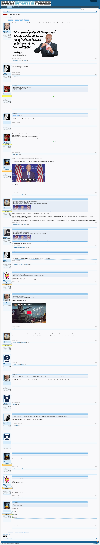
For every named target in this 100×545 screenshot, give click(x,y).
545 (18, 532)
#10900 (96, 525)
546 (20, 532)
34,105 (9, 77)
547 (21, 532)
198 (10, 390)
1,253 (10, 129)
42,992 (9, 35)
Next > (27, 532)
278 (10, 177)
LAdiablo (5, 73)
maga (7, 17)
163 (10, 289)
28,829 (9, 99)
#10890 (96, 281)
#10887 (96, 222)
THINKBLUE (5, 31)
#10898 (96, 466)
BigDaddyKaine (6, 422)
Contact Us (88, 541)
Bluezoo (20, 60)
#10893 (96, 362)
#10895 (96, 402)
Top (95, 541)
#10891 (96, 326)
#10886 (96, 192)
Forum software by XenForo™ (11, 543)
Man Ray (18, 224)
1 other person (23, 342)
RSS (97, 541)
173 (10, 216)
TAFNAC (18, 264)
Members (19, 6)
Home (5, 6)
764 (25, 532)
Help (91, 541)
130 (10, 241)
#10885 (96, 152)
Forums (14, 6)
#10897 (96, 440)
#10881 (96, 58)
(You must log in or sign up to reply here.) (90, 532)
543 (15, 532)
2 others (24, 60)
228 (10, 38)
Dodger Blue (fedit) (5, 541)
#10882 (96, 74)
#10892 (96, 340)
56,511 (10, 174)
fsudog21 (5, 302)
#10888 (96, 245)
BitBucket (5, 363)
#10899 (96, 495)
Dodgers (9, 6)
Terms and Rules (95, 543)
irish (13, 154)
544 (17, 532)
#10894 (96, 383)
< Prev (10, 532)
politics (10, 17)
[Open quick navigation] (96, 11)
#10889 (96, 262)
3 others (26, 264)
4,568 (10, 287)
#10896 (96, 423)
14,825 (9, 306)
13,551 (9, 426)
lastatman (16, 60)
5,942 (10, 214)
